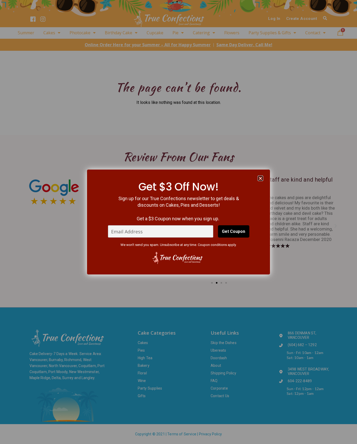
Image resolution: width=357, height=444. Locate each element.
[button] (260, 178)
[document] (178, 222)
